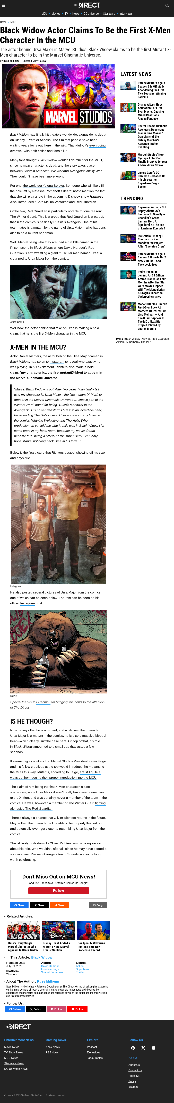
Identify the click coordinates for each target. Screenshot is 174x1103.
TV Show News (13, 1052)
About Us (134, 1064)
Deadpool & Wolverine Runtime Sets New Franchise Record (91, 947)
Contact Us (135, 1070)
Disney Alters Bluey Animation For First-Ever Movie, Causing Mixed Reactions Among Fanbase (151, 111)
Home (3, 22)
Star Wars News (14, 1063)
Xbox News (53, 1047)
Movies (55, 13)
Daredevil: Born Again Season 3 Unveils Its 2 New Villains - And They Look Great (152, 259)
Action (80, 966)
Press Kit (133, 1075)
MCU (44, 13)
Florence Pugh (50, 969)
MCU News (11, 1057)
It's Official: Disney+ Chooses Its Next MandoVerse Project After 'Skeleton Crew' (151, 241)
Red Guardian (160, 338)
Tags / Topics (95, 1057)
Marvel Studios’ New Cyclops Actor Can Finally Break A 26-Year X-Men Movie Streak (152, 160)
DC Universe (91, 13)
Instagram (57, 361)
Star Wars (109, 13)
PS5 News (52, 1052)
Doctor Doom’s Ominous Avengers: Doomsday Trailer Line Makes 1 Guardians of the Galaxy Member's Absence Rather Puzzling (152, 136)
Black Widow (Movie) (137, 338)
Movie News (11, 1047)
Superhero (82, 969)
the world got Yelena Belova (43, 185)
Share (21, 905)
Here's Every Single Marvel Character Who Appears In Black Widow (23, 947)
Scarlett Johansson (52, 972)
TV (66, 13)
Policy (132, 1081)
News (75, 13)
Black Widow (41, 957)
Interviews (126, 13)
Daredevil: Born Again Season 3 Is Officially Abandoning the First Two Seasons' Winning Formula (152, 90)
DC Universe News (16, 1068)
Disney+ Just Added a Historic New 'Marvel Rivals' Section (56, 947)
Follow (17, 1009)
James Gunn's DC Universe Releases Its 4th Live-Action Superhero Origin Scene (152, 180)
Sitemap (133, 1086)
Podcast (92, 1047)
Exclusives (93, 1052)
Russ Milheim (11, 61)
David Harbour (50, 966)
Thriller (80, 972)
